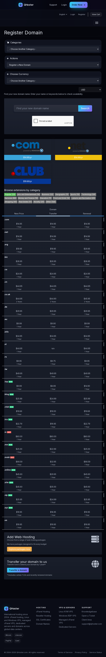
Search (85, 108)
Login (64, 5)
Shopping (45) (11, 202)
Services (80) (10, 198)
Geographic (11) (61, 194)
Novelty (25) (39, 202)
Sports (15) (75, 194)
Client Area (87, 620)
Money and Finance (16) (28, 198)
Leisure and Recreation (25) (83, 198)
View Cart (96, 14)
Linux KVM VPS (66, 611)
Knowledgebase (89, 611)
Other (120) (50, 202)
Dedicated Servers (67, 627)
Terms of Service (65, 652)
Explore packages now (19, 549)
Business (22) (47, 194)
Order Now (78, 5)
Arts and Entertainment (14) (28, 194)
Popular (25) (10, 194)
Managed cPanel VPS (66, 621)
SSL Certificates (43, 620)
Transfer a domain (18, 570)
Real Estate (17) (25, 202)
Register (81, 14)
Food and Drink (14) (61, 198)
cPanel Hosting (43, 611)
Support (53, 5)
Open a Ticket (88, 616)
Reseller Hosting (43, 616)
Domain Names (43, 624)
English (62, 14)
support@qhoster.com (92, 624)
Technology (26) (88, 194)
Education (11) (45, 198)
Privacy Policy (81, 652)
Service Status (95, 652)
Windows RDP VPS (67, 616)
